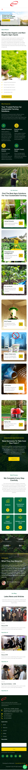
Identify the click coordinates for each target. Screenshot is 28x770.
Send (14, 749)
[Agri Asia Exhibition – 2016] (14, 672)
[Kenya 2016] (14, 613)
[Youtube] (20, 756)
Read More (4, 632)
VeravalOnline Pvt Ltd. (20, 763)
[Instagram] (11, 756)
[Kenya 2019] (14, 643)
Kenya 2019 (4, 654)
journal (3, 623)
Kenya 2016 (4, 625)
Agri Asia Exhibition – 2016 (8, 684)
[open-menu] (2, 9)
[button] (25, 767)
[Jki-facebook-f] (2, 756)
